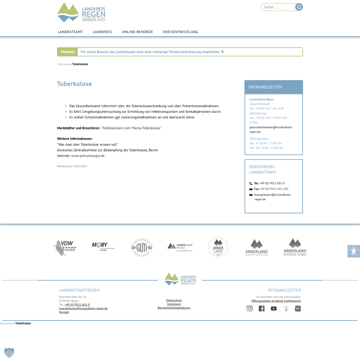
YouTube (274, 308)
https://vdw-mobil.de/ (65, 247)
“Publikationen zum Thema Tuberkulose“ (131, 128)
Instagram (249, 308)
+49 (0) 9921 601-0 (272, 183)
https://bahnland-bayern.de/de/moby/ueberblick (103, 247)
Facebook (262, 308)
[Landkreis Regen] (180, 279)
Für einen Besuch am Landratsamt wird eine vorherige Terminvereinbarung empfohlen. (151, 51)
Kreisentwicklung (180, 32)
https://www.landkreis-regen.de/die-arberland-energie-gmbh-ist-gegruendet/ (295, 247)
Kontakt (64, 312)
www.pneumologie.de (88, 155)
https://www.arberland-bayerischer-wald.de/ (218, 247)
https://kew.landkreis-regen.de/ (256, 247)
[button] (9, 353)
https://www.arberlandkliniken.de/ (180, 247)
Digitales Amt (286, 308)
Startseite (63, 64)
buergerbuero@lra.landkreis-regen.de (83, 308)
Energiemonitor (298, 308)
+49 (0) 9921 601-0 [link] (77, 304)
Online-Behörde (137, 32)
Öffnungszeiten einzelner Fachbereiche (276, 301)
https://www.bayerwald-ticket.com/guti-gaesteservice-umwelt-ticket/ (141, 247)
